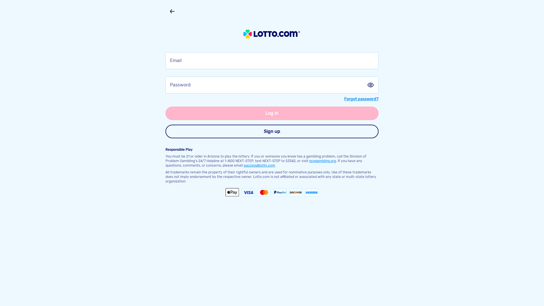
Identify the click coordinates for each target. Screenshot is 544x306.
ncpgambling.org (322, 161)
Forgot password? (361, 99)
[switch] (370, 85)
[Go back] (172, 11)
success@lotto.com (259, 165)
